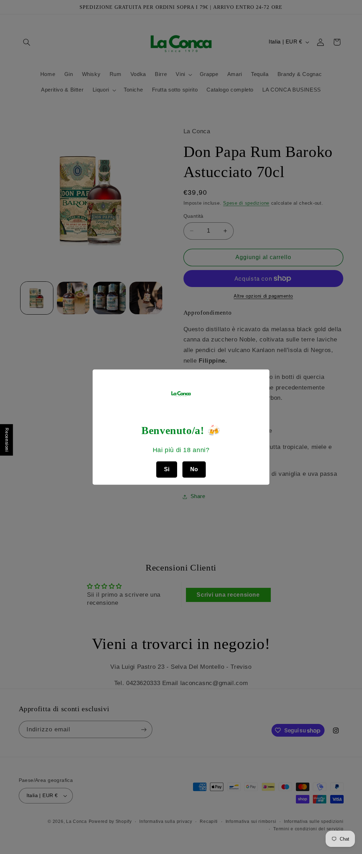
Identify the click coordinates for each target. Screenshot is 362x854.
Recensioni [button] (6, 440)
